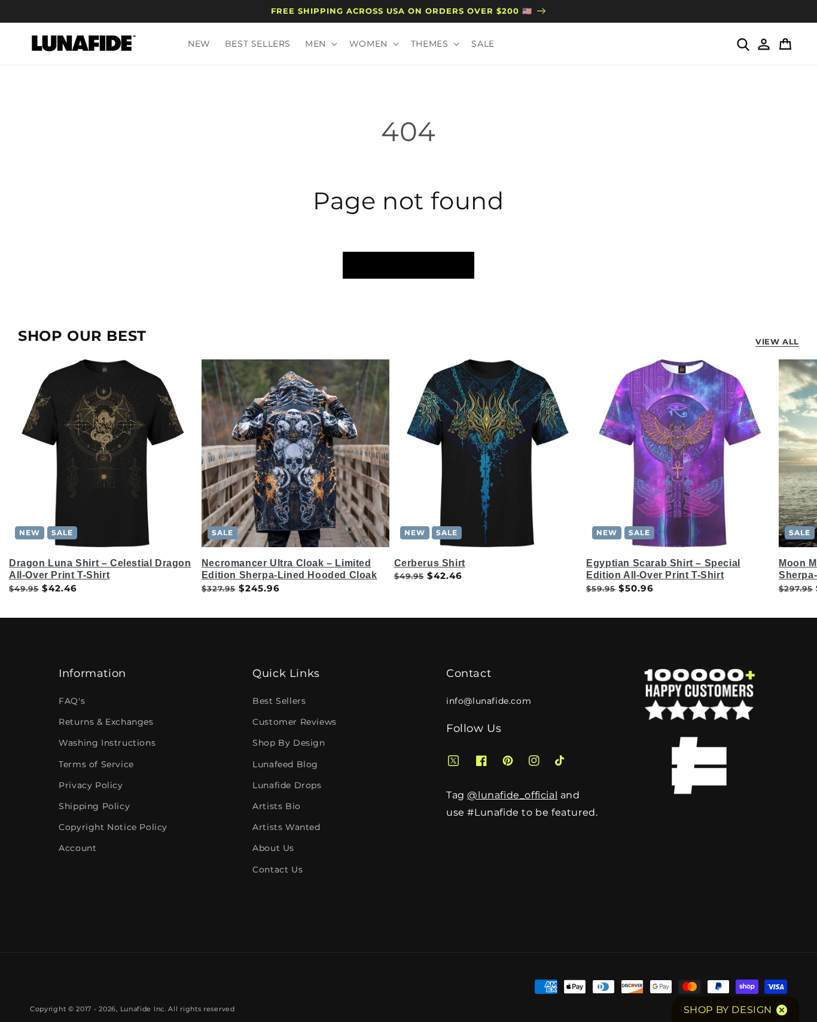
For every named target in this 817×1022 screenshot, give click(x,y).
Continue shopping (408, 265)
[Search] (742, 43)
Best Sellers (279, 700)
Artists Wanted (286, 827)
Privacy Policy (91, 785)
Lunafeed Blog (285, 764)
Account (77, 848)
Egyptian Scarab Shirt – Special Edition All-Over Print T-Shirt (663, 569)
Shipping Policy (94, 806)
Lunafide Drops (286, 785)
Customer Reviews (294, 721)
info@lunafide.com (488, 700)
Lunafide (136, 1009)
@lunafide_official (512, 795)
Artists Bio (276, 806)
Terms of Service (96, 764)
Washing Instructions (107, 742)
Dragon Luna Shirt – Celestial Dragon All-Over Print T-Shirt (100, 569)
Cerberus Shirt (429, 563)
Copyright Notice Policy (113, 827)
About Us (273, 848)
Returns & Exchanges (106, 721)
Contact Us (277, 869)
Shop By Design (288, 742)
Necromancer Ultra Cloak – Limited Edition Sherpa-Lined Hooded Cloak (289, 569)
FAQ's (72, 700)
